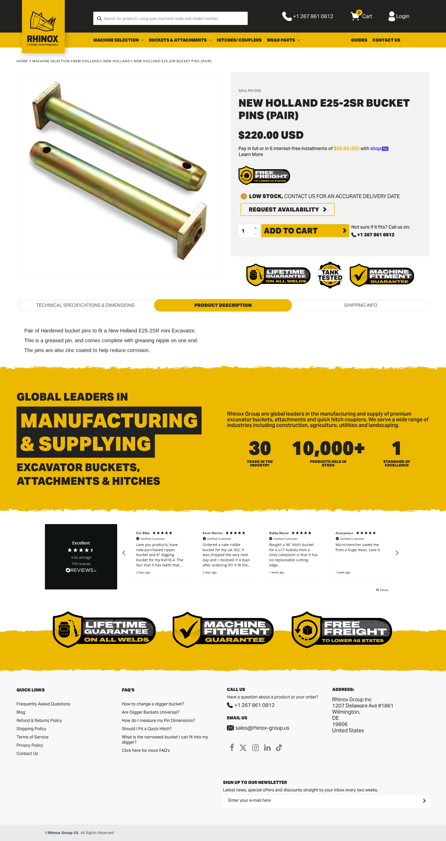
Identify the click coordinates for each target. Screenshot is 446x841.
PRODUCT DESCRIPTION (223, 305)
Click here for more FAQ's (146, 750)
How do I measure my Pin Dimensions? (158, 720)
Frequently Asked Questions (43, 704)
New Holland (86, 61)
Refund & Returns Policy (39, 720)
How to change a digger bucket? (153, 704)
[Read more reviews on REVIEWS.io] (81, 571)
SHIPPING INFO (360, 305)
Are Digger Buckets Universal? (150, 712)
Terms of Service (33, 737)
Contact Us (386, 40)
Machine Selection (116, 40)
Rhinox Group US (63, 832)
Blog (21, 712)
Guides (359, 40)
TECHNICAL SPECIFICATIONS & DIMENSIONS (85, 305)
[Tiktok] (279, 747)
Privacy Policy (30, 745)
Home (22, 61)
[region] (260, 553)
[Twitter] (243, 747)
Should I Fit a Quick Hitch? (147, 728)
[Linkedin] (267, 747)
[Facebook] (232, 747)
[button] (124, 553)
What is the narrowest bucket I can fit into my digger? (165, 739)
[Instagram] (255, 747)
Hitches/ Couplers (239, 40)
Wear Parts (281, 40)
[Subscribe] (424, 801)
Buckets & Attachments (178, 40)
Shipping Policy (31, 728)
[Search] (99, 18)
